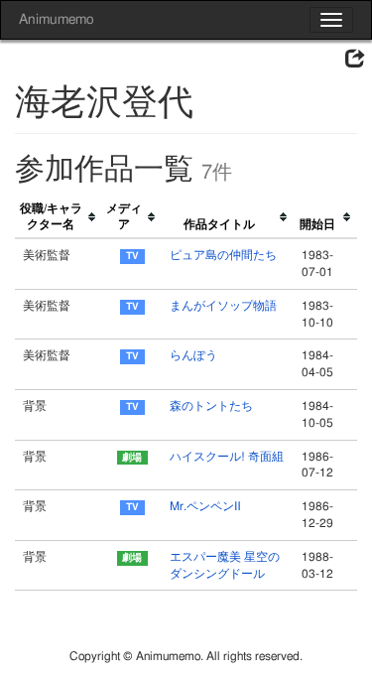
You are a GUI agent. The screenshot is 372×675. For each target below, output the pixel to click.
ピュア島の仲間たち (223, 255)
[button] (355, 59)
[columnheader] (58, 218)
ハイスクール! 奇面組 (227, 457)
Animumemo (56, 20)
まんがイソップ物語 (223, 306)
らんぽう (193, 355)
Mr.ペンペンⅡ (205, 506)
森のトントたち (211, 406)
